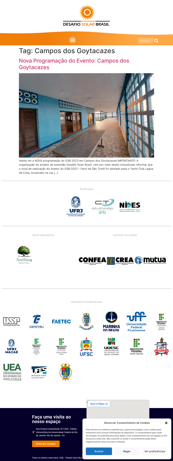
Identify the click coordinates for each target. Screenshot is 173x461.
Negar (127, 451)
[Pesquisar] (156, 41)
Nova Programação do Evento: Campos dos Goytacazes (74, 63)
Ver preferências (154, 451)
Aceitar (99, 451)
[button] (166, 423)
